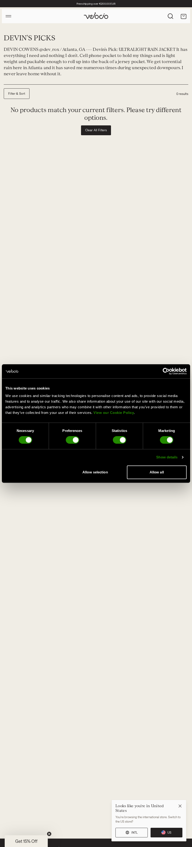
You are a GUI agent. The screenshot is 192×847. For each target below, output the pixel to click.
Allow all (157, 472)
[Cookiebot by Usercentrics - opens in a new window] (166, 371)
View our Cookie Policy (113, 413)
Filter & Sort (16, 93)
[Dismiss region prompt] (180, 806)
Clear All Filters (96, 130)
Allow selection (95, 472)
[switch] (72, 440)
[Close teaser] (49, 834)
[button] (26, 841)
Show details (166, 457)
